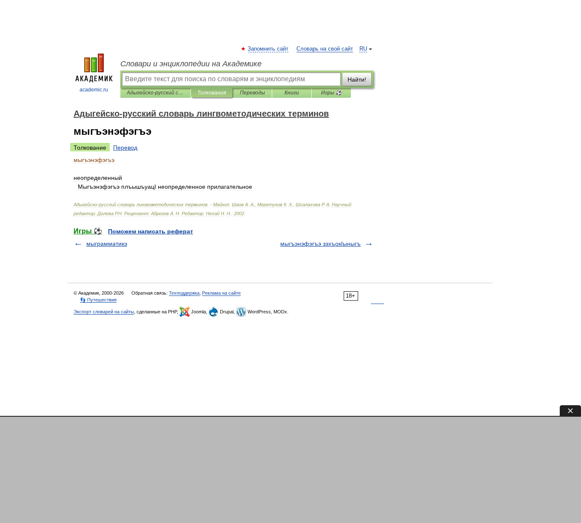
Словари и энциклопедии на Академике (191, 64)
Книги (292, 93)
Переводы (252, 93)
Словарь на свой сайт (324, 49)
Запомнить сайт (268, 49)
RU (363, 49)
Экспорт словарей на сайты (104, 311)
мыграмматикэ (106, 243)
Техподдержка (184, 293)
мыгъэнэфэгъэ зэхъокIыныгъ (320, 243)
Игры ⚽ (331, 93)
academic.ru (94, 90)
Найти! (356, 79)
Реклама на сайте (221, 293)
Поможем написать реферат (150, 231)
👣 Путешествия (98, 299)
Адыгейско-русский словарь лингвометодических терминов (155, 93)
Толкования (211, 93)
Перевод (125, 147)
